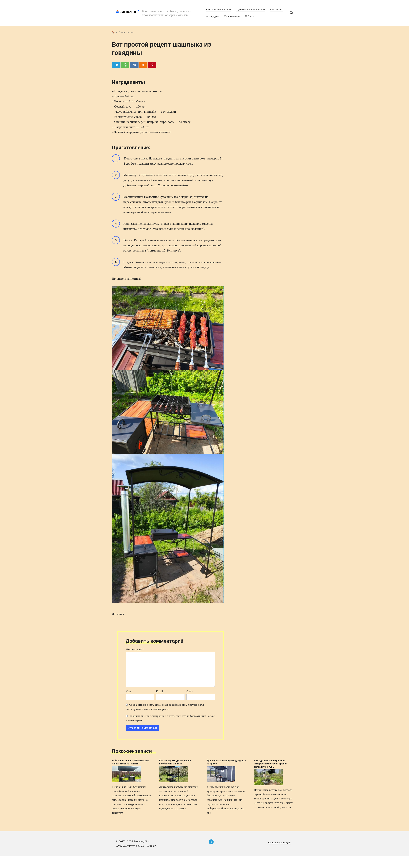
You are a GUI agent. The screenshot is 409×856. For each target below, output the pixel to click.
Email (159, 691)
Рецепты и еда (232, 16)
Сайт (189, 691)
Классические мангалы (218, 9)
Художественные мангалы (250, 9)
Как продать (212, 16)
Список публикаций (279, 842)
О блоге (249, 16)
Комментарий (135, 649)
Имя (128, 691)
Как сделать (276, 9)
